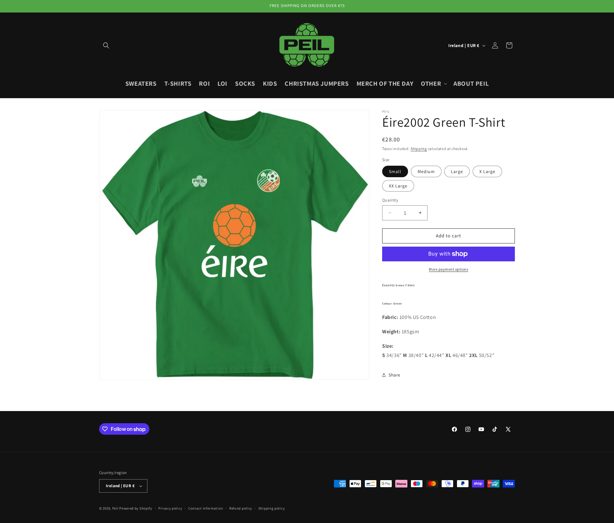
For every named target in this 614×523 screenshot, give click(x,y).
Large (457, 171)
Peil (115, 508)
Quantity (390, 200)
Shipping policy (271, 508)
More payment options (448, 269)
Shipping (419, 148)
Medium (426, 171)
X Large (487, 171)
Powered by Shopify (135, 508)
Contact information (205, 508)
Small (395, 171)
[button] (106, 45)
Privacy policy (170, 508)
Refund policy (240, 508)
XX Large (398, 186)
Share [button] (394, 375)
